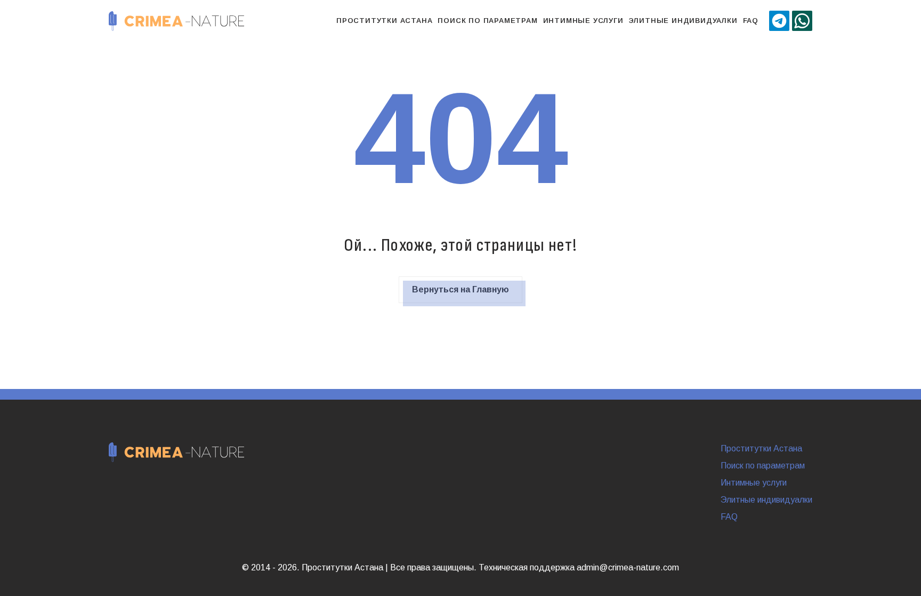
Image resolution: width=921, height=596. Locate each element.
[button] (779, 21)
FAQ (750, 21)
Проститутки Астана (384, 21)
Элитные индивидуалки (683, 21)
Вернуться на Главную (460, 289)
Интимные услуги (583, 21)
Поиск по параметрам (487, 21)
